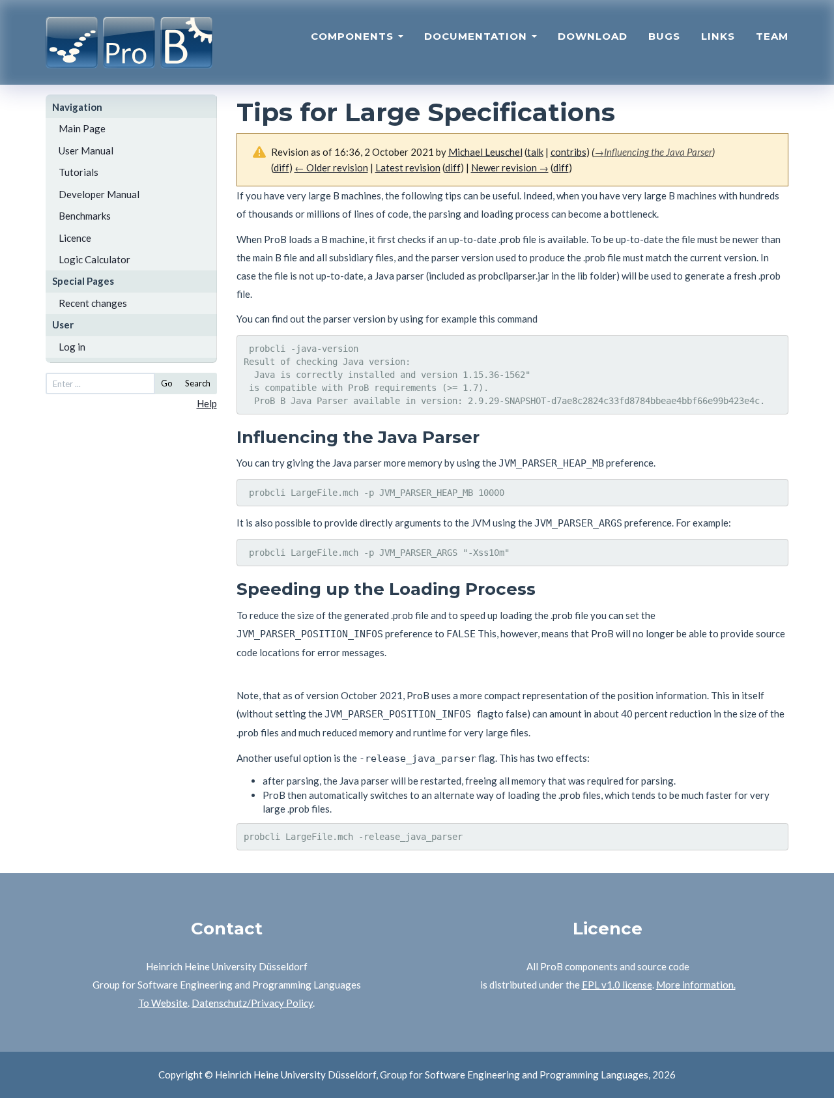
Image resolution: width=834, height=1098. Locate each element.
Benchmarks (85, 216)
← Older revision (331, 167)
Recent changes (93, 303)
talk (535, 152)
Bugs (664, 36)
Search (197, 383)
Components (354, 36)
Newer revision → (510, 167)
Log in (72, 347)
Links (718, 36)
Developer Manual (99, 194)
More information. (696, 984)
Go (167, 383)
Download (592, 36)
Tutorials (78, 172)
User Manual (86, 150)
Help (207, 403)
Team (772, 36)
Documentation (477, 36)
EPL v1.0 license (617, 984)
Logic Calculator (94, 259)
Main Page (82, 128)
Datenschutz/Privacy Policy (252, 1003)
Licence (75, 238)
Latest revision (407, 167)
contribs (568, 152)
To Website (163, 1003)
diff (281, 167)
